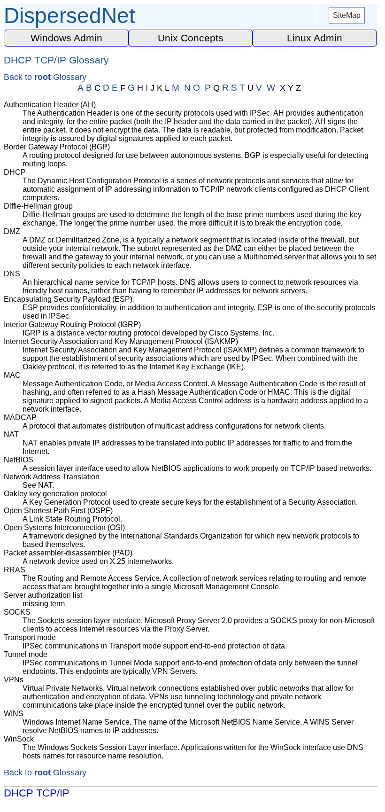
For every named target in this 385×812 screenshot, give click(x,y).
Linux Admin (314, 37)
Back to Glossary (45, 77)
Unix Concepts (190, 37)
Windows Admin (66, 37)
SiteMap (347, 15)
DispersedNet (69, 16)
